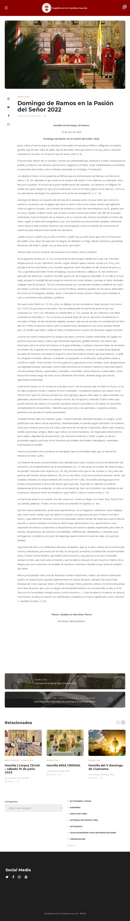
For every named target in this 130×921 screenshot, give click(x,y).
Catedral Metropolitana (84, 820)
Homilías (23, 97)
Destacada (87, 698)
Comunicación (23, 116)
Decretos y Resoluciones (61, 698)
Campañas (75, 807)
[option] (23, 755)
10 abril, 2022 (35, 116)
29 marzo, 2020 (107, 774)
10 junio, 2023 (23, 778)
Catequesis (76, 826)
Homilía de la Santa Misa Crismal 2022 (56, 683)
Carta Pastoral (78, 814)
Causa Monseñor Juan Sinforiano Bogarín (93, 833)
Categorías (11, 801)
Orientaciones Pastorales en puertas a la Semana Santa (64, 701)
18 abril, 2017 (65, 771)
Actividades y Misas (80, 801)
